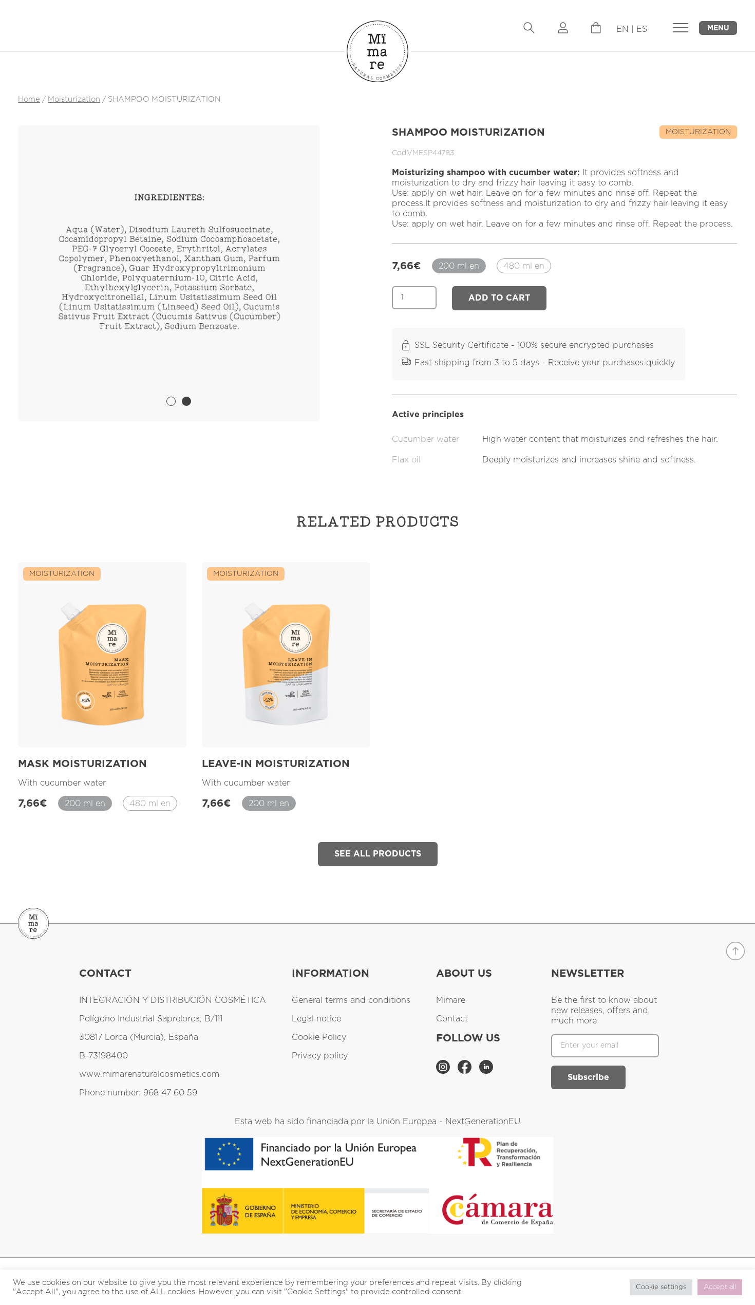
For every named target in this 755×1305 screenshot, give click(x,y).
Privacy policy (320, 1056)
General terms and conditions (351, 1000)
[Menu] (596, 31)
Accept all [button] (720, 1287)
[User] (563, 29)
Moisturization (74, 99)
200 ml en (459, 266)
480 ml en (523, 266)
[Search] (529, 29)
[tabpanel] (169, 262)
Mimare (450, 1000)
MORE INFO (148, 727)
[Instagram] (444, 1071)
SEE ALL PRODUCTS (377, 854)
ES (641, 29)
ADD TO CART (499, 298)
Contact (452, 1019)
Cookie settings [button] (661, 1287)
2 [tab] (186, 401)
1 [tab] (171, 401)
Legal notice (316, 1019)
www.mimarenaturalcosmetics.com (149, 1074)
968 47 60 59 (170, 1093)
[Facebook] (466, 1071)
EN (622, 29)
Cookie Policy (319, 1037)
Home (29, 99)
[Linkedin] (486, 1071)
